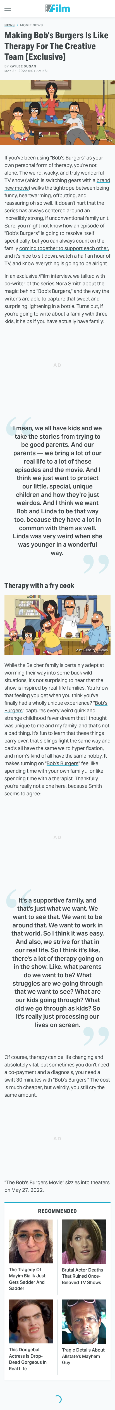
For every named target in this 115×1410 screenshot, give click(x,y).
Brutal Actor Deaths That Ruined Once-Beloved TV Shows (82, 1276)
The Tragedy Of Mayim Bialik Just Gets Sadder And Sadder (27, 1279)
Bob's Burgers (62, 763)
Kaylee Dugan (23, 66)
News (9, 25)
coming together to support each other (63, 248)
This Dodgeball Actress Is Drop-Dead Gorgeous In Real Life (28, 1359)
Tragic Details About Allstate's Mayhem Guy (83, 1356)
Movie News (31, 25)
